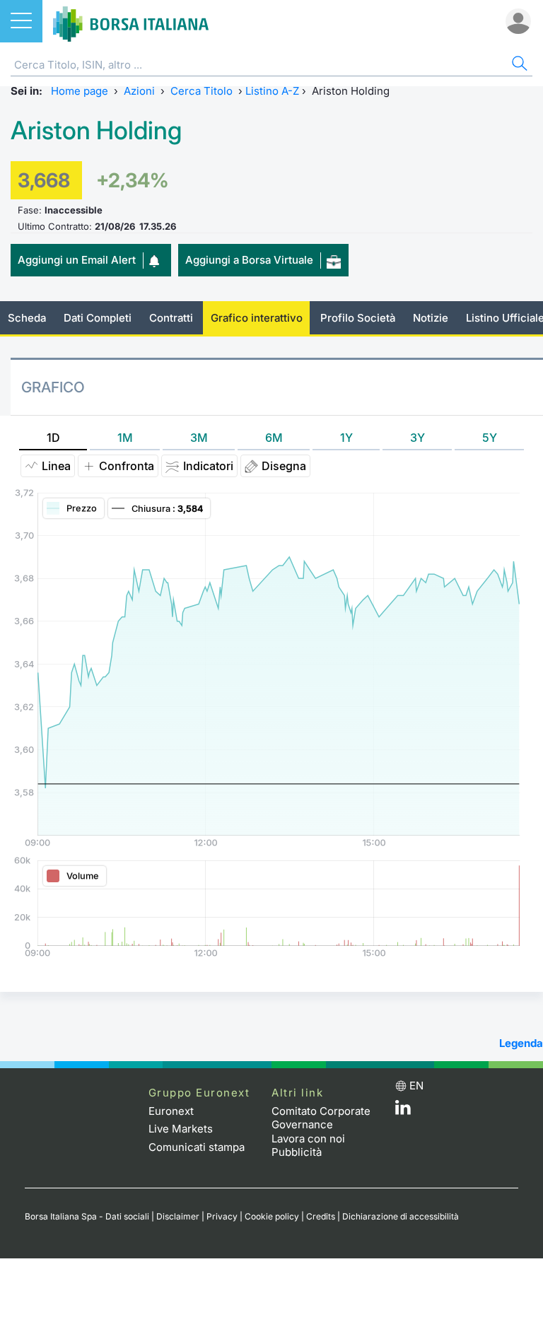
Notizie (430, 317)
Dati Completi (98, 317)
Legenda (521, 1043)
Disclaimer (177, 1216)
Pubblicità (297, 1152)
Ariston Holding (96, 130)
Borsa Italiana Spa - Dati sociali (87, 1216)
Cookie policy (272, 1216)
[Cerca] (518, 65)
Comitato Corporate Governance (321, 1118)
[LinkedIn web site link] (403, 1111)
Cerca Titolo (201, 91)
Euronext (171, 1111)
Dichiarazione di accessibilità (400, 1216)
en (416, 1085)
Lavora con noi (308, 1138)
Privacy (222, 1216)
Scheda (27, 317)
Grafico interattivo (257, 317)
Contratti (171, 317)
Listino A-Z (272, 91)
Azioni (139, 91)
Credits (320, 1216)
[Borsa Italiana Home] (130, 21)
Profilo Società (357, 317)
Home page (79, 91)
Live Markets (180, 1128)
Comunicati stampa (196, 1147)
